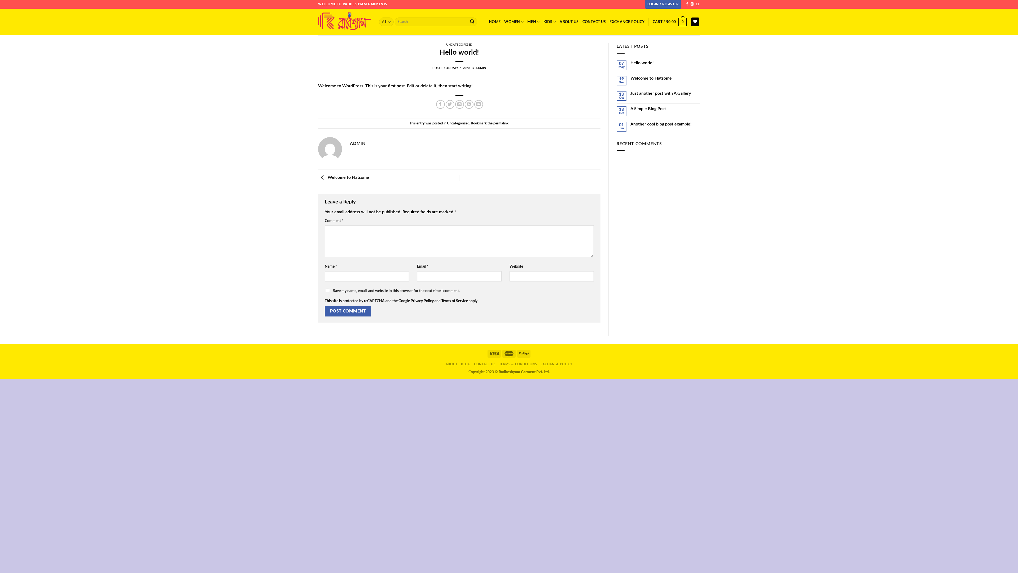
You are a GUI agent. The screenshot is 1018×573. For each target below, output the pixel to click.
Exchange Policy (626, 22)
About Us (569, 22)
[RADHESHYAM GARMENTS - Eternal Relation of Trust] (344, 21)
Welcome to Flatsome (348, 177)
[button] (663, 4)
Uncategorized (459, 44)
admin (481, 68)
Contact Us (484, 364)
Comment (334, 221)
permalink (500, 123)
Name (331, 266)
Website (516, 266)
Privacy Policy (422, 301)
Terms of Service (454, 301)
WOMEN (512, 22)
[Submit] (472, 22)
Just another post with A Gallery (660, 93)
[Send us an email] (697, 4)
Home (495, 22)
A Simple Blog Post (648, 109)
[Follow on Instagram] (692, 4)
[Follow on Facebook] (687, 4)
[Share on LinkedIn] (478, 104)
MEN (531, 22)
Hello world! (642, 63)
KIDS (547, 22)
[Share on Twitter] (450, 104)
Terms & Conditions (518, 364)
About (452, 364)
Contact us (594, 22)
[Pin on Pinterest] (469, 104)
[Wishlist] (695, 22)
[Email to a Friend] (459, 104)
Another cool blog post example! (661, 124)
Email (422, 266)
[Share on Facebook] (440, 104)
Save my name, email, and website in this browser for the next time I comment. (396, 291)
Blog (465, 364)
